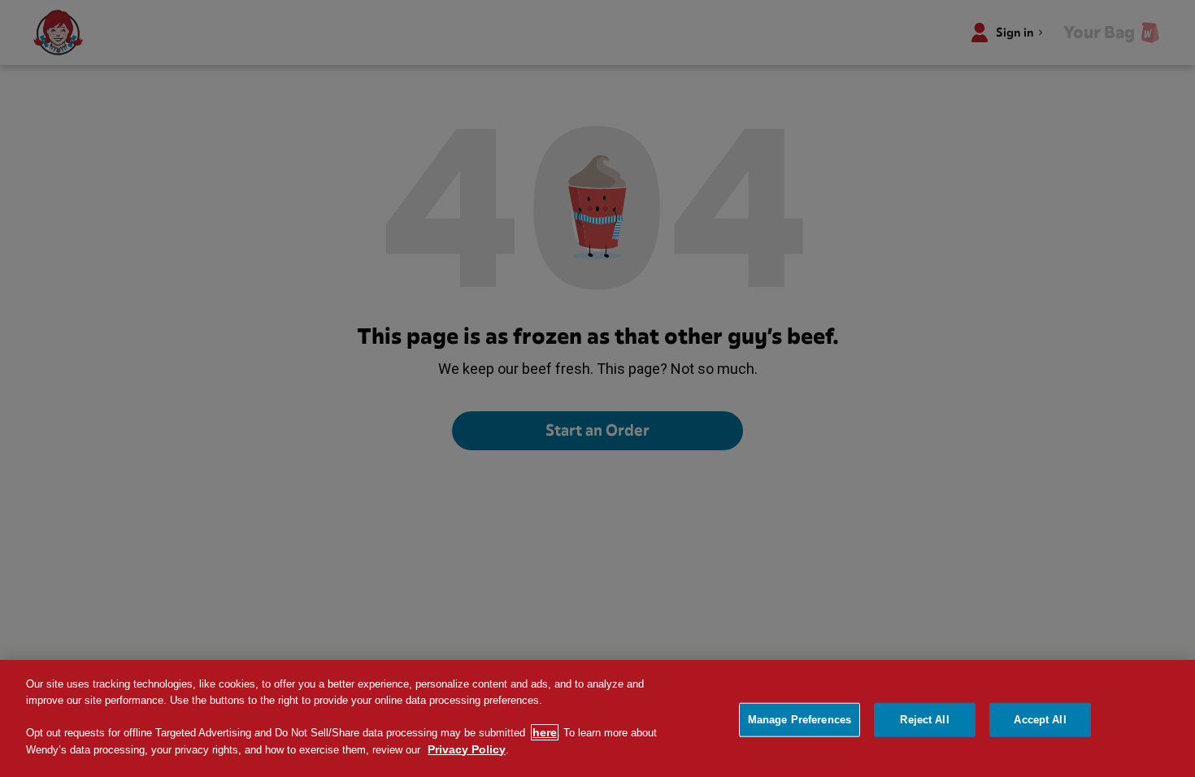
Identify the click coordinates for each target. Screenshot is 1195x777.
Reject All (924, 720)
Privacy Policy (467, 749)
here (544, 732)
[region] (597, 718)
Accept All (1040, 720)
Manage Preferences (799, 720)
